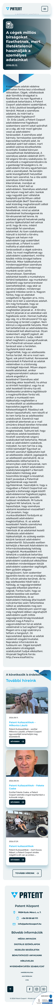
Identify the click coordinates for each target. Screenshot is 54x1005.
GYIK (27, 980)
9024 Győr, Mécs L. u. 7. (29, 912)
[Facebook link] (30, 989)
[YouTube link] (44, 989)
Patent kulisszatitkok (21, 846)
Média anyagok (27, 939)
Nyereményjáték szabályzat (27, 966)
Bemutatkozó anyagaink (27, 955)
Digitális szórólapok (27, 944)
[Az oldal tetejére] (10, 989)
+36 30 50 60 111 (29, 918)
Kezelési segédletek (27, 950)
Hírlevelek (27, 961)
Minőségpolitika (27, 972)
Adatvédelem (27, 976)
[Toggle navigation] (44, 9)
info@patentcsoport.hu (29, 924)
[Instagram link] (37, 989)
